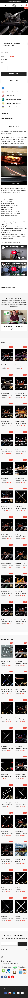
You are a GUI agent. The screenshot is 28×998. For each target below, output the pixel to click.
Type (2, 52)
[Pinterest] (9, 977)
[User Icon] (21, 5)
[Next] (26, 21)
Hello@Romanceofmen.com (10, 963)
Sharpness (4, 59)
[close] (26, 2)
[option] (14, 21)
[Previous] (1, 21)
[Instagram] (5, 977)
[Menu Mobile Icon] (2, 5)
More (10, 343)
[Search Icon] (6, 5)
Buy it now (14, 80)
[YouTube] (12, 977)
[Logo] (14, 5)
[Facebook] (2, 977)
